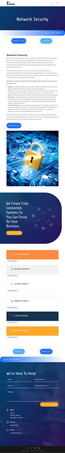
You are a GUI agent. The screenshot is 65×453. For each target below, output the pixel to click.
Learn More (12, 275)
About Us (46, 351)
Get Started (14, 233)
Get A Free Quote (53, 33)
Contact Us (18, 41)
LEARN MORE (12, 260)
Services (46, 41)
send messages (49, 404)
